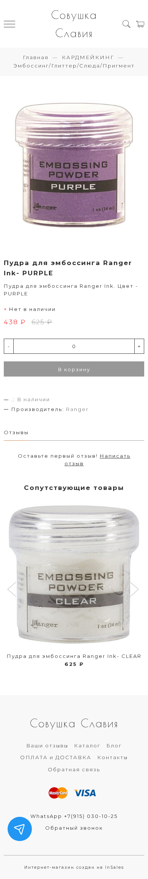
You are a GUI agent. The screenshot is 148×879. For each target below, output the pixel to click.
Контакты (112, 757)
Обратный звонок (74, 828)
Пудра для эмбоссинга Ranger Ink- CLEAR (74, 656)
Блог (114, 745)
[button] (13, 590)
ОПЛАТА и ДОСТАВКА (55, 757)
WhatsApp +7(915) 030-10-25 (74, 816)
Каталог (87, 745)
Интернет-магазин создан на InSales (74, 867)
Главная (36, 57)
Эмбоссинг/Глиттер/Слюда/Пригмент (74, 66)
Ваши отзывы (47, 745)
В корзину (74, 369)
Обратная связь (74, 769)
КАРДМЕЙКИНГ (88, 57)
